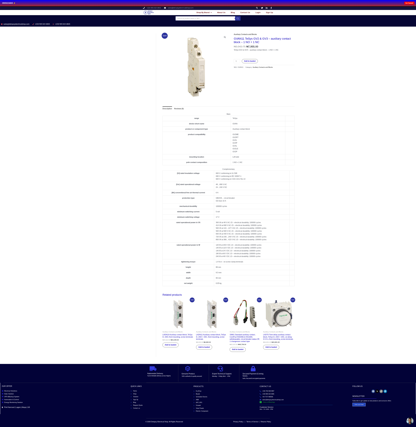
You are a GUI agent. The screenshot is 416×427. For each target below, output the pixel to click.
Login (258, 12)
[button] (257, 8)
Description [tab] (167, 109)
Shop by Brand (203, 12)
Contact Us (245, 12)
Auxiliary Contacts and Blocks (245, 34)
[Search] (237, 18)
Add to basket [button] (170, 345)
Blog (233, 12)
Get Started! (409, 3)
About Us (221, 12)
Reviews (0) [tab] (179, 109)
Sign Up (269, 12)
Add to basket (250, 61)
